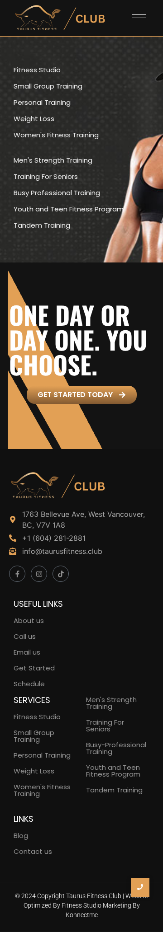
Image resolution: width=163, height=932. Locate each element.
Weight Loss (34, 771)
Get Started (34, 668)
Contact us (33, 851)
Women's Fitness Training (42, 790)
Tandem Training (114, 790)
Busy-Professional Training (116, 748)
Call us (25, 636)
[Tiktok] (61, 574)
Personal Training (42, 755)
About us (29, 620)
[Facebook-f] (17, 574)
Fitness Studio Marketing (96, 905)
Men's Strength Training (111, 703)
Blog (21, 835)
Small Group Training (34, 736)
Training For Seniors (105, 725)
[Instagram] (39, 574)
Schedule (29, 683)
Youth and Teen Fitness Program (113, 771)
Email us (27, 652)
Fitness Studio (37, 70)
